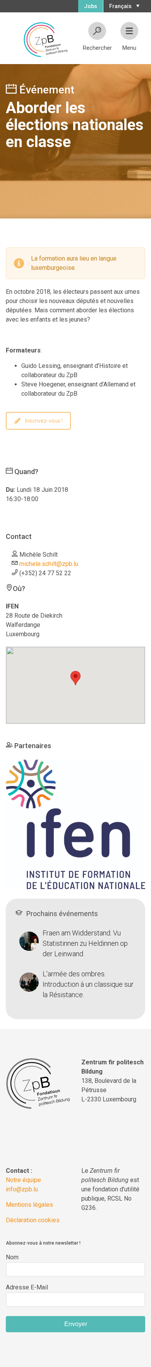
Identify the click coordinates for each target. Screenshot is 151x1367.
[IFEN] (75, 823)
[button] (123, 5)
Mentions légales (29, 1204)
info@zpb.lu (22, 1189)
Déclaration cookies (33, 1220)
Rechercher (97, 47)
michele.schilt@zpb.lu (48, 563)
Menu (129, 47)
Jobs (90, 6)
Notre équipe (23, 1180)
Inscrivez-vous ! (44, 421)
